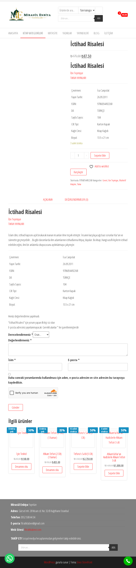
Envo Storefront (84, 562)
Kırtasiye (53, 33)
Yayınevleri (83, 33)
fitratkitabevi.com (33, 530)
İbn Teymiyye (76, 73)
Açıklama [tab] (48, 199)
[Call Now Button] (128, 561)
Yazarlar (67, 33)
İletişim (108, 33)
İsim (12, 360)
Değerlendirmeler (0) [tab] (76, 199)
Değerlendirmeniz (20, 340)
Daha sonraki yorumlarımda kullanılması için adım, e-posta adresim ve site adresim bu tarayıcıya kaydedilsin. (66, 380)
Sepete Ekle (100, 155)
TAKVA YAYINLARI (78, 78)
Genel (104, 180)
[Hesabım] (112, 14)
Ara (98, 18)
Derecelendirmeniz (20, 335)
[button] (10, 558)
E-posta (73, 360)
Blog (96, 33)
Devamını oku (21, 467)
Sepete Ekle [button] (83, 467)
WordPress (49, 562)
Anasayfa (13, 33)
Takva (79, 184)
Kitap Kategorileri (33, 33)
